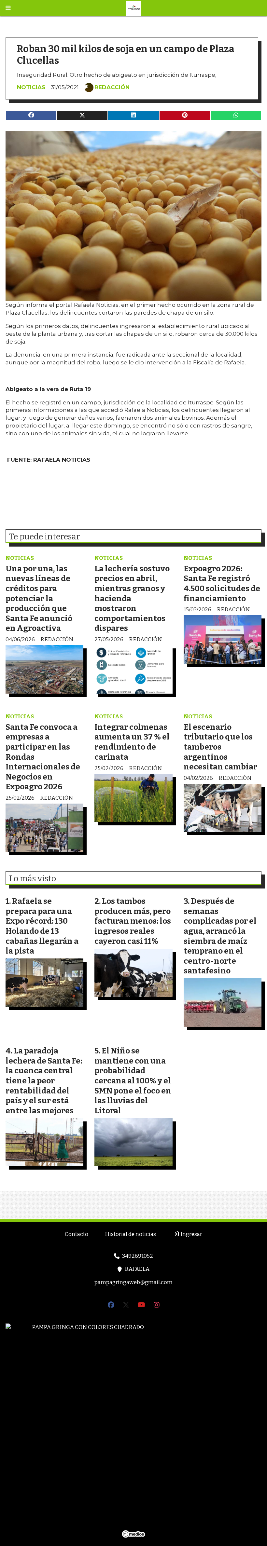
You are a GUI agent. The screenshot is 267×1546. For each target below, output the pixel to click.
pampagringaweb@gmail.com (133, 1282)
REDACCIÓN (112, 87)
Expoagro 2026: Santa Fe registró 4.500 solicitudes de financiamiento (222, 583)
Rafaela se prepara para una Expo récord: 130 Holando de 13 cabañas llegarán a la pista (42, 926)
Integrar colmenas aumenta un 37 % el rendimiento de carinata (132, 742)
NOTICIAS (31, 87)
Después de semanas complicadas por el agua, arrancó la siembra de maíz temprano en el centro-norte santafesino (220, 935)
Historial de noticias (130, 1234)
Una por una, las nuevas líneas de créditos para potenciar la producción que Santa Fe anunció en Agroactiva (40, 598)
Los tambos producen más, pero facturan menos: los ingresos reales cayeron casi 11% (132, 920)
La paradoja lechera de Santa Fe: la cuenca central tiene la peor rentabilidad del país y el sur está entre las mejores (44, 1080)
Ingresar (190, 1234)
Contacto (76, 1234)
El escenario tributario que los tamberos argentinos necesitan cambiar (220, 746)
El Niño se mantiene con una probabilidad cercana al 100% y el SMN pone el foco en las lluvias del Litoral (132, 1080)
